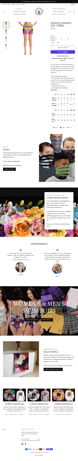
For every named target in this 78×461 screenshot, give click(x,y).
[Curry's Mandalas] (14, 395)
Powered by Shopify (39, 455)
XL (68, 39)
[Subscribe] (38, 439)
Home (4, 4)
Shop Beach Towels (53, 369)
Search (4, 429)
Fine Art (19, 9)
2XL (53, 43)
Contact (13, 4)
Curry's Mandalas (58, 9)
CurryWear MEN (58, 11)
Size (52, 35)
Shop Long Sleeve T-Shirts (14, 414)
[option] (39, 1)
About (8, 4)
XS (53, 39)
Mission (23, 4)
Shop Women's (32, 319)
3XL (58, 43)
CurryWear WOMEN (19, 11)
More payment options (63, 56)
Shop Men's (46, 319)
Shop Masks (9, 169)
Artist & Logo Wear (58, 14)
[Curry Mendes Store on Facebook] (25, 444)
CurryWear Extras (19, 14)
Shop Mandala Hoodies (63, 414)
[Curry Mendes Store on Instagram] (22, 444)
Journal (18, 4)
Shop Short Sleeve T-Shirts (39, 414)
